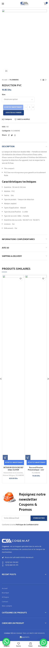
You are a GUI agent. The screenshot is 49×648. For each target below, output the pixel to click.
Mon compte (7, 606)
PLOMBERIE (14, 79)
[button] (5, 457)
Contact (5, 602)
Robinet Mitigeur (9, 475)
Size (3, 94)
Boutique (5, 593)
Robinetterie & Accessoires (13, 473)
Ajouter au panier (13, 112)
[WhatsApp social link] (14, 135)
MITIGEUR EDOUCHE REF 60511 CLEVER (13, 468)
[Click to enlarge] (6, 70)
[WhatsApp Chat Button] (6, 641)
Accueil (5, 79)
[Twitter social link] (11, 135)
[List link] (24, 562)
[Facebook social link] (9, 135)
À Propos (5, 597)
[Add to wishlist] (20, 278)
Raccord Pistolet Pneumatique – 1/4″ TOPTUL (36, 470)
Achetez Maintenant (13, 107)
